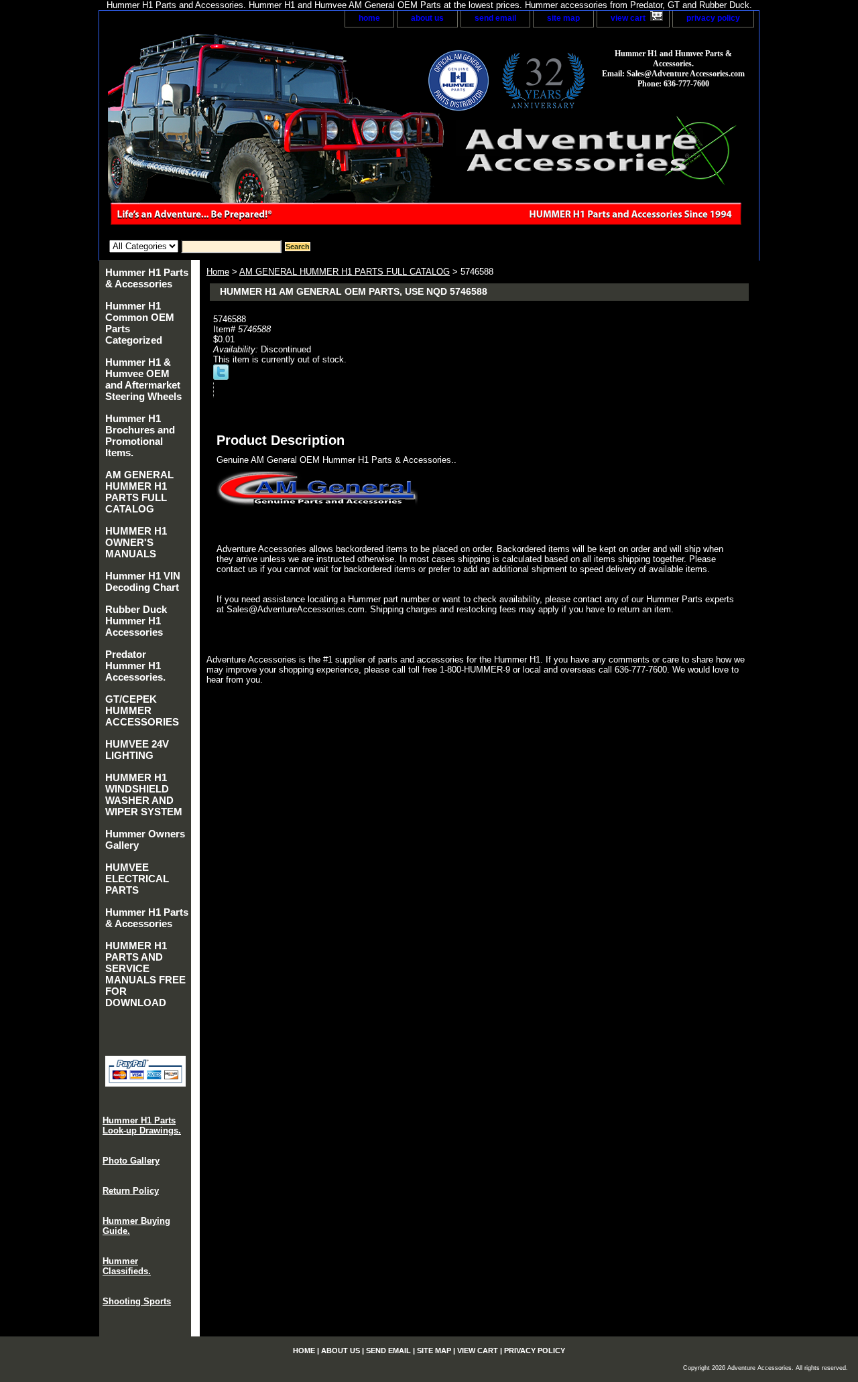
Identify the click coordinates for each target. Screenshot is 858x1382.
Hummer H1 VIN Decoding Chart (142, 581)
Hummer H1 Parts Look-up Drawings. (142, 1125)
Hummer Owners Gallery (145, 839)
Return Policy (131, 1191)
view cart (628, 18)
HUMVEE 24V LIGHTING (137, 749)
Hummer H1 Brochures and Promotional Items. (140, 435)
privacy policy (713, 18)
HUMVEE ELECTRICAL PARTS (137, 878)
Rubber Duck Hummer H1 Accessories (136, 621)
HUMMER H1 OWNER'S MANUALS (136, 542)
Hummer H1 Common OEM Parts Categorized (139, 323)
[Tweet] (221, 377)
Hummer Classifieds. (127, 1266)
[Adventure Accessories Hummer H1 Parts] (266, 133)
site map (563, 18)
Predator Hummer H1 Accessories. (135, 665)
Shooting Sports (137, 1301)
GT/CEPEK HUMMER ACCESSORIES (142, 710)
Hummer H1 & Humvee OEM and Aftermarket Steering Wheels (143, 379)
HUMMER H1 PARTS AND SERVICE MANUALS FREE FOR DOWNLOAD (145, 974)
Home (217, 272)
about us (427, 18)
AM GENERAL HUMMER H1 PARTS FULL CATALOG (344, 272)
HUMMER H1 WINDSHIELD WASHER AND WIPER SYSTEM (143, 794)
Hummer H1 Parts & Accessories (146, 278)
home (369, 18)
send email (495, 18)
